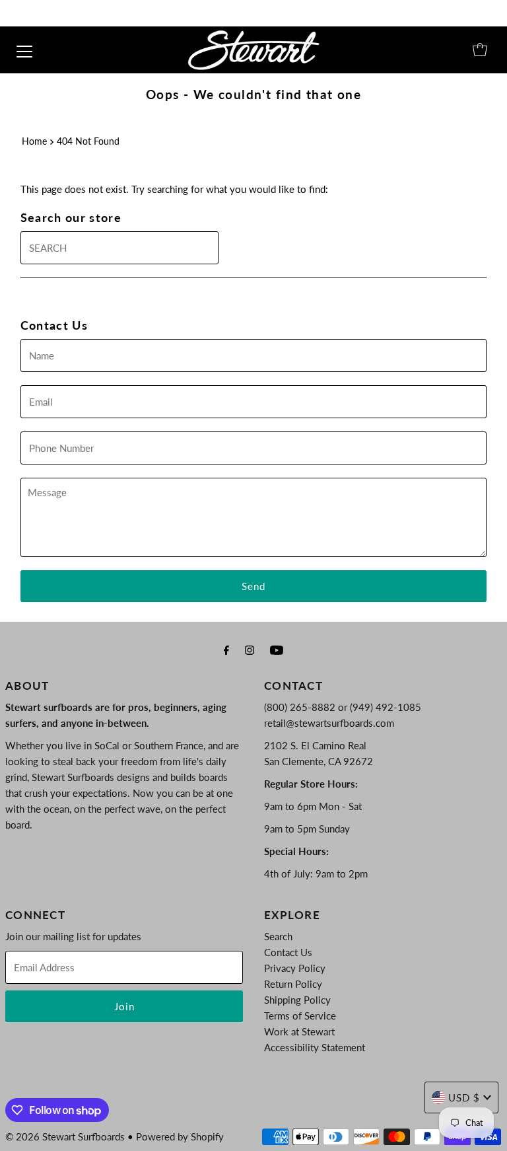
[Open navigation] (24, 49)
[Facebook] (226, 649)
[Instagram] (249, 649)
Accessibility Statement (314, 1047)
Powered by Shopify (180, 1136)
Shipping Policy (297, 1000)
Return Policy (293, 984)
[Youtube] (276, 649)
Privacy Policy (294, 968)
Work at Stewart (299, 1031)
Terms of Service (300, 1015)
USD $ (464, 1097)
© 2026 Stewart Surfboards (65, 1136)
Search (278, 936)
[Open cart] (480, 49)
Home (34, 141)
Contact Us (288, 952)
